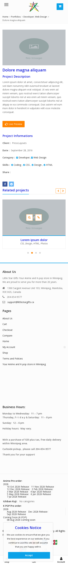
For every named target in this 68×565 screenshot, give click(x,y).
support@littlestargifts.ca (20, 302)
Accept (29, 555)
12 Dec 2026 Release (18, 489)
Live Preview (15, 124)
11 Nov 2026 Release (42, 486)
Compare (7, 335)
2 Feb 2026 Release (42, 489)
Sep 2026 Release (16, 514)
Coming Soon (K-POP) (15, 517)
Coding (17, 164)
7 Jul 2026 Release (16, 496)
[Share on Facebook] (4, 184)
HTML (49, 164)
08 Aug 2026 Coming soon (21, 519)
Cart (4, 324)
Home (5, 341)
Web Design (40, 157)
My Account (8, 347)
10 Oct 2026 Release (18, 486)
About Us (7, 318)
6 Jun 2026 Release (41, 494)
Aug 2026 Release (16, 511)
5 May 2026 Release (18, 494)
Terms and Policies (12, 358)
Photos (44, 243)
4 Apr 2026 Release (40, 491)
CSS (28, 164)
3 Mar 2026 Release (17, 491)
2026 (5, 484)
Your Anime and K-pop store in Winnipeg (24, 364)
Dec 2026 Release (38, 511)
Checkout (7, 329)
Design (38, 164)
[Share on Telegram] (11, 184)
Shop (5, 352)
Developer (24, 157)
